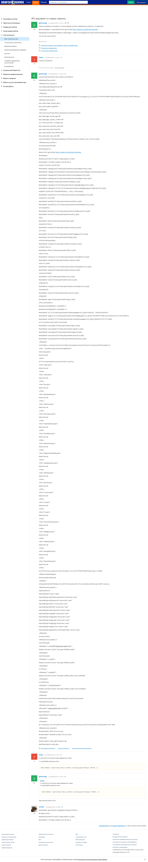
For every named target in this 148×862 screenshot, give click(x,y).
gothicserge (43, 23)
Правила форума (7, 848)
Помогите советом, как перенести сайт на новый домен (59, 45)
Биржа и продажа (9, 78)
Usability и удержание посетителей (12, 62)
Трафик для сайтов (10, 27)
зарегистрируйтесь (119, 826)
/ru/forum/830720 (59, 67)
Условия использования (120, 837)
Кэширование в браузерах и (48, 748)
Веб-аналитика (43, 845)
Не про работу (8, 86)
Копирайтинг (9, 66)
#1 (61, 57)
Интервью (42, 837)
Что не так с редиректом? (49, 51)
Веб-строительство (11, 39)
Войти (131, 2)
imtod (41, 57)
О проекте (116, 834)
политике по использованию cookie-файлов (92, 859)
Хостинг (7, 53)
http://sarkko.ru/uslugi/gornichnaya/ (85, 29)
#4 (65, 776)
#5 (62, 807)
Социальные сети (81, 837)
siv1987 (41, 807)
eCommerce (79, 845)
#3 (61, 755)
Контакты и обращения (120, 847)
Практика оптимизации (11, 23)
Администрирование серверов (15, 50)
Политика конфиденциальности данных (125, 839)
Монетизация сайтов (10, 31)
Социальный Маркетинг (11, 70)
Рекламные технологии (46, 842)
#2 (65, 74)
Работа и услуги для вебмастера (14, 82)
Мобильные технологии (46, 834)
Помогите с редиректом (49, 48)
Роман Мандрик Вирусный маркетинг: (82, 748)
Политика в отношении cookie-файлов (125, 842)
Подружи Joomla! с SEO (64, 748)
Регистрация (141, 2)
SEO (40, 839)
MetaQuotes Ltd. (125, 852)
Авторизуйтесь (104, 826)
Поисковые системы (10, 19)
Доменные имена (10, 46)
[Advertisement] (74, 10)
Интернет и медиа (81, 842)
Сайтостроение (8, 35)
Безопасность (9, 57)
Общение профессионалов (13, 74)
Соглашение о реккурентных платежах (125, 845)
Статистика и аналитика (12, 43)
